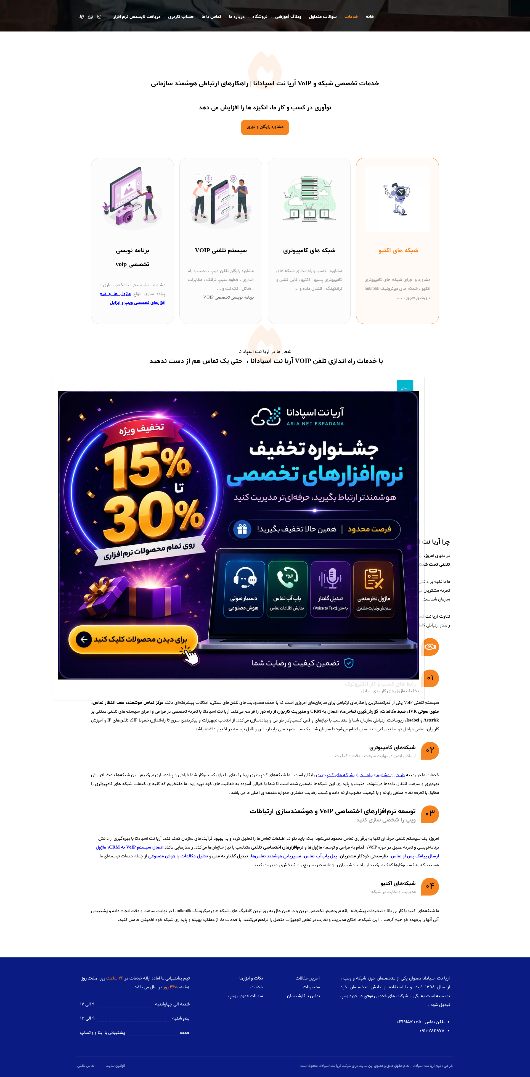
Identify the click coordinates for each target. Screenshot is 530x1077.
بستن (405, 388)
